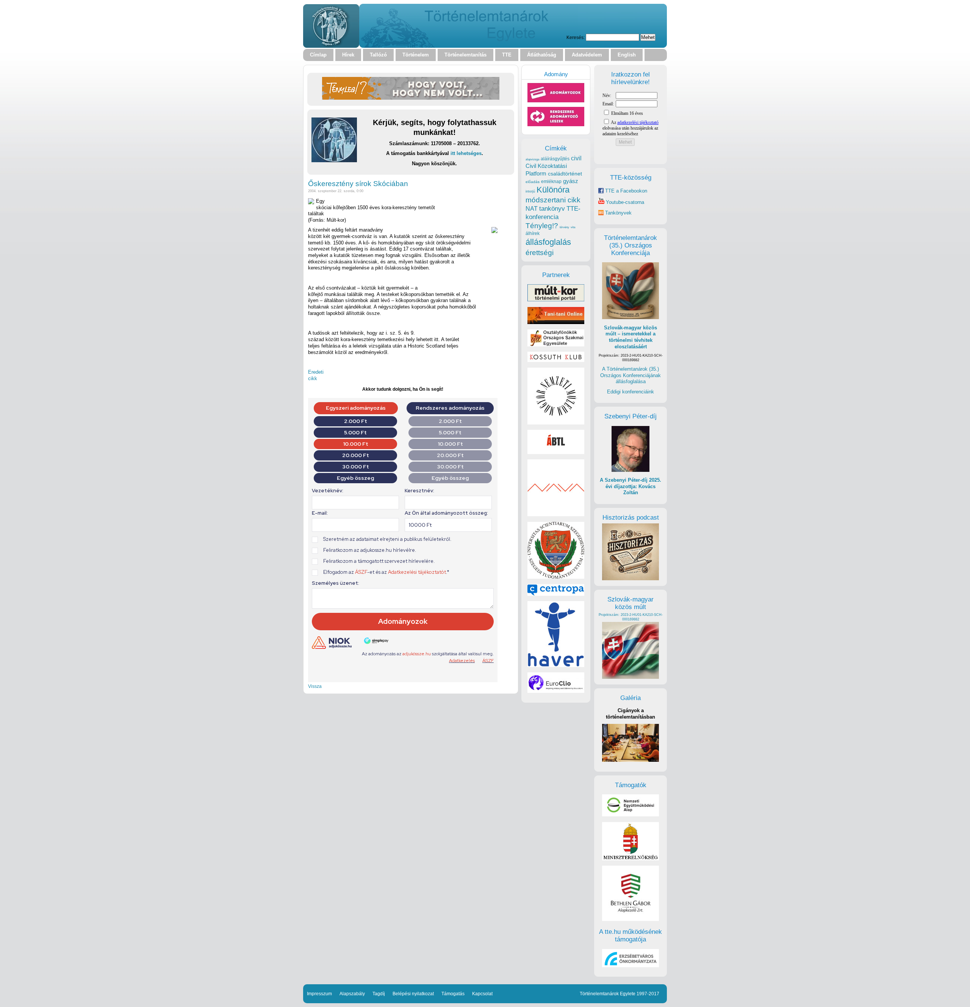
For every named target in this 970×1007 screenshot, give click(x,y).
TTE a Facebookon (625, 191)
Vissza (315, 686)
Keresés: (575, 37)
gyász (570, 181)
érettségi (540, 253)
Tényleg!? (542, 226)
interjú (530, 191)
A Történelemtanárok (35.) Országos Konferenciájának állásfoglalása (630, 375)
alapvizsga (532, 159)
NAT (532, 208)
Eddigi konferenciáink (630, 392)
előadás (533, 182)
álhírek (533, 233)
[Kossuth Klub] (555, 360)
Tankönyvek (618, 213)
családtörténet (565, 174)
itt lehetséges (466, 153)
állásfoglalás (548, 242)
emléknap (551, 181)
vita (573, 227)
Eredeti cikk (316, 375)
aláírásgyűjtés (555, 158)
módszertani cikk (553, 200)
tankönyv (552, 208)
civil (576, 158)
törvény (564, 227)
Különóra (553, 189)
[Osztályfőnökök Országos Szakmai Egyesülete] (555, 345)
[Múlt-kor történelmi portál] (555, 299)
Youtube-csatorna (624, 202)
